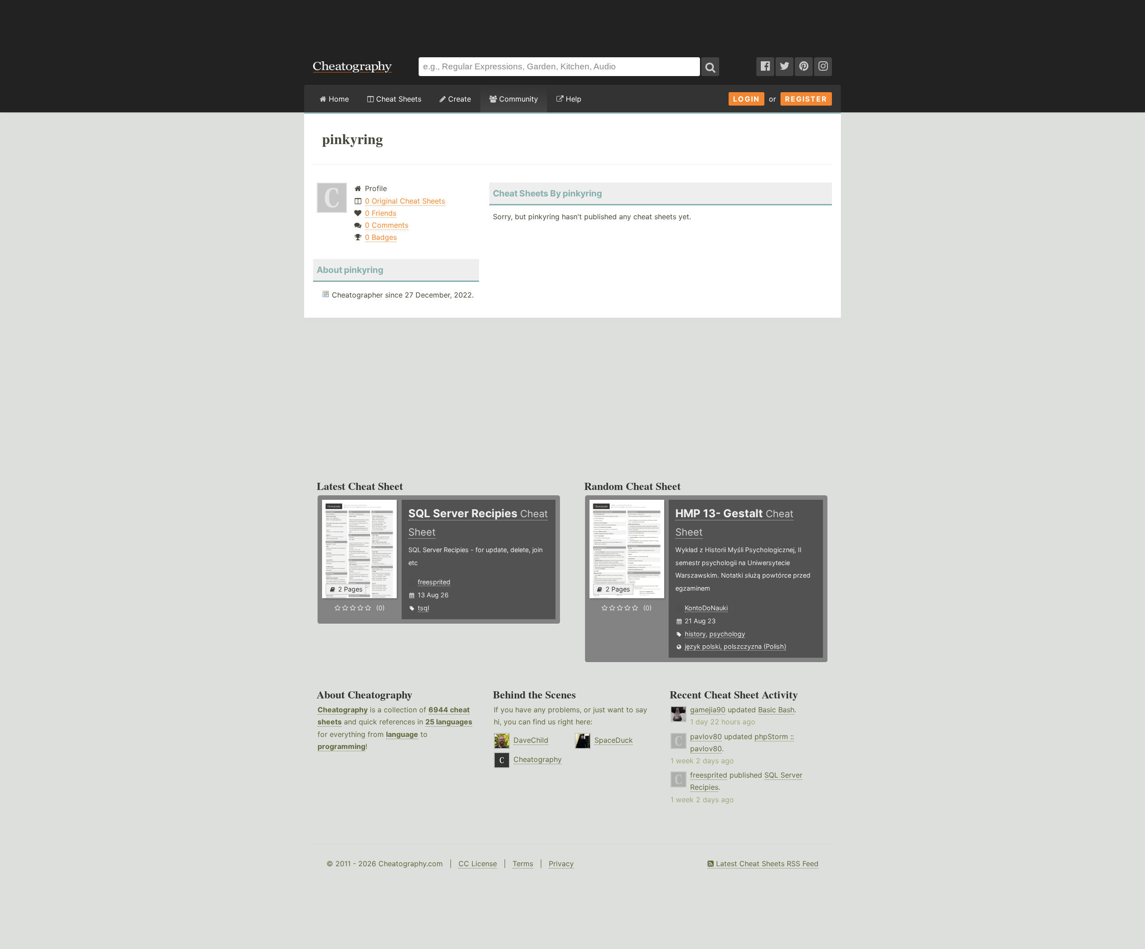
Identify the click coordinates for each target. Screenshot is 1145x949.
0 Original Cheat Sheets (405, 200)
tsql (423, 608)
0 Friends (380, 213)
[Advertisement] (572, 24)
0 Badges (381, 237)
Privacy (561, 863)
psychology (727, 634)
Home (338, 98)
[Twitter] (784, 66)
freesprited (434, 582)
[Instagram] (823, 66)
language (402, 734)
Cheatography (343, 709)
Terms (523, 863)
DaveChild (530, 740)
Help (572, 98)
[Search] (710, 66)
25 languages (448, 721)
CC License (477, 863)
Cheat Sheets (397, 98)
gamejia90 (707, 709)
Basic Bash (776, 709)
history (695, 634)
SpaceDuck (613, 740)
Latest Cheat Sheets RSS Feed (766, 863)
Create (458, 98)
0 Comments (386, 225)
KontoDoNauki (706, 608)
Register (806, 98)
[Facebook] (765, 66)
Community (517, 98)
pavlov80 (706, 736)
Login (746, 98)
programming (341, 746)
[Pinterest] (804, 66)
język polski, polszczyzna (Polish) (735, 646)
